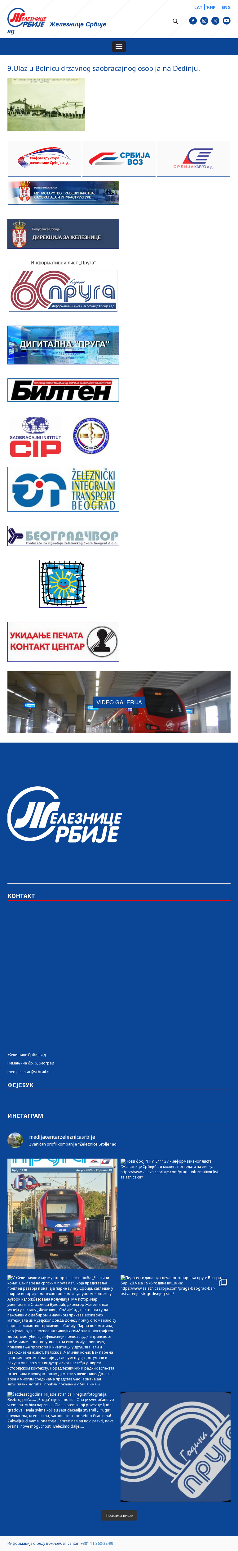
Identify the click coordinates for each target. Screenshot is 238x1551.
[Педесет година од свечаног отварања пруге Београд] (176, 1330)
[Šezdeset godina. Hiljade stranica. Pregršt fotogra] (62, 1447)
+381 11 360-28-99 (97, 1543)
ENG (226, 7)
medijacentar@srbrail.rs (29, 1071)
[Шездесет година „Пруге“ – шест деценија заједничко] (176, 1447)
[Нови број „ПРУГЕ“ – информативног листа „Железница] (62, 1214)
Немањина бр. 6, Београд (30, 1063)
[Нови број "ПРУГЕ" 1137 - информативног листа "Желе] (176, 1214)
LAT (198, 7)
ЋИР (211, 7)
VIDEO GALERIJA (119, 702)
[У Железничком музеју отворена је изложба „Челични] (62, 1330)
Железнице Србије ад (26, 1054)
